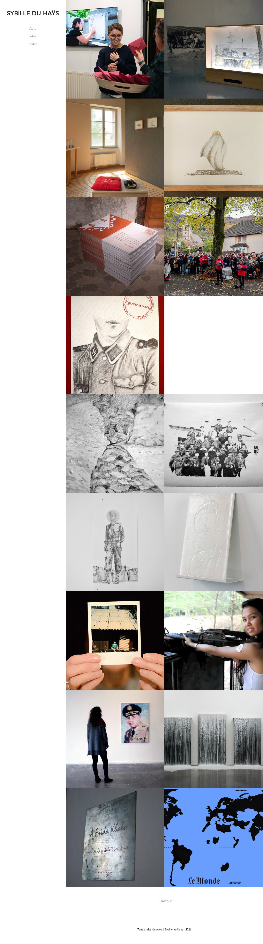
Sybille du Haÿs (33, 13)
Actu (32, 28)
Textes (33, 44)
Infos (33, 36)
